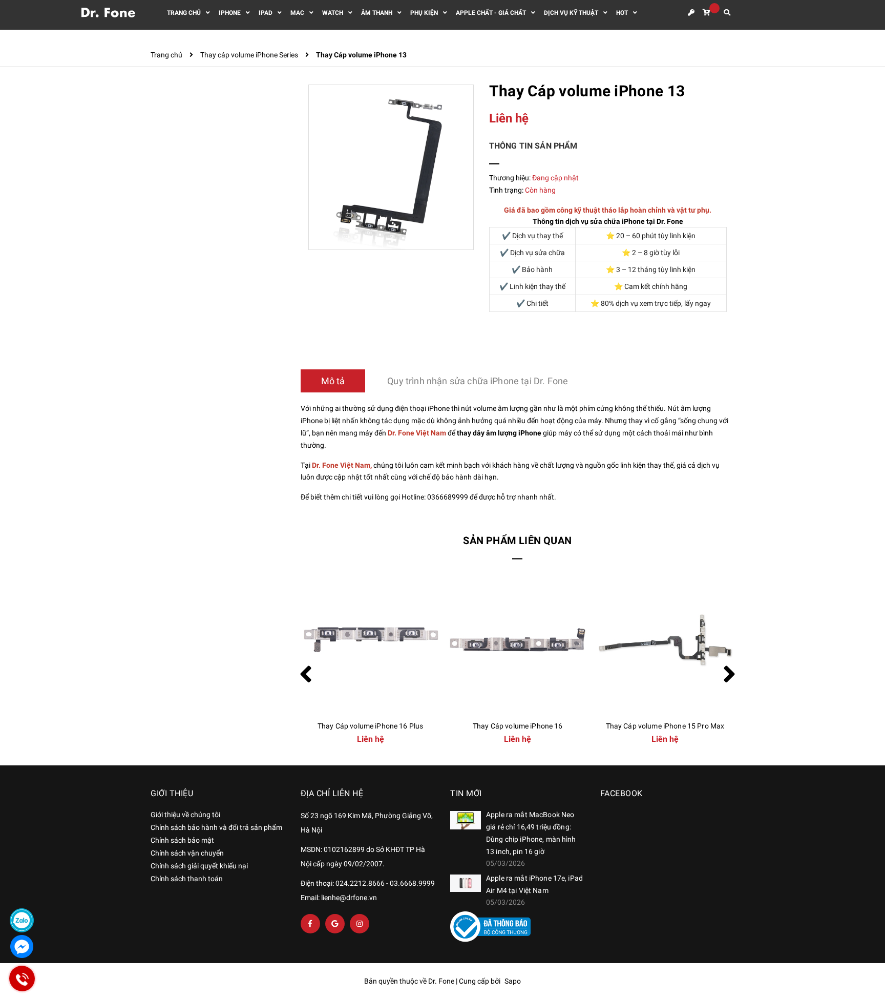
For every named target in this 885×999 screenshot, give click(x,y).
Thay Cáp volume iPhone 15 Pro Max (665, 726)
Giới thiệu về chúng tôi (185, 814)
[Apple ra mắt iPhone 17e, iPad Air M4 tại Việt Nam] (465, 883)
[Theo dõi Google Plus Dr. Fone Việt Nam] (335, 923)
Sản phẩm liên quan (517, 540)
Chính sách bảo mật (182, 840)
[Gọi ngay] (22, 978)
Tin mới (466, 793)
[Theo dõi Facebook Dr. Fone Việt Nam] (310, 923)
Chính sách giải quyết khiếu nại (199, 866)
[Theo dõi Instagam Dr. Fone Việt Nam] (359, 923)
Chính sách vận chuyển (187, 853)
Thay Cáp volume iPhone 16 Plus (370, 726)
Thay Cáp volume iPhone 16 (518, 726)
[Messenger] (21, 946)
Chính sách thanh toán (187, 879)
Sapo (512, 981)
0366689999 (447, 497)
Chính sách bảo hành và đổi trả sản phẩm (216, 827)
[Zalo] (22, 920)
